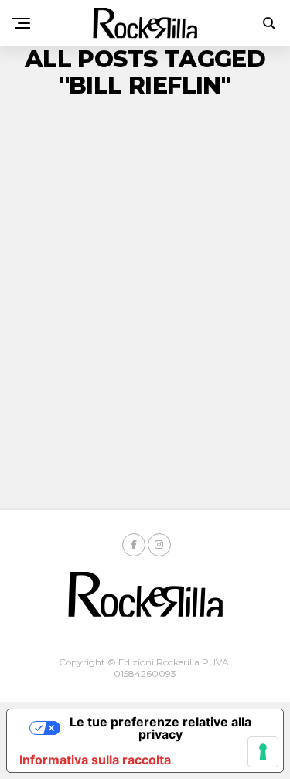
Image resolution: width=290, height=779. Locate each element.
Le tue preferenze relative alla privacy (160, 728)
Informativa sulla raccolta (95, 759)
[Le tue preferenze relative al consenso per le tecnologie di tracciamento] (263, 752)
